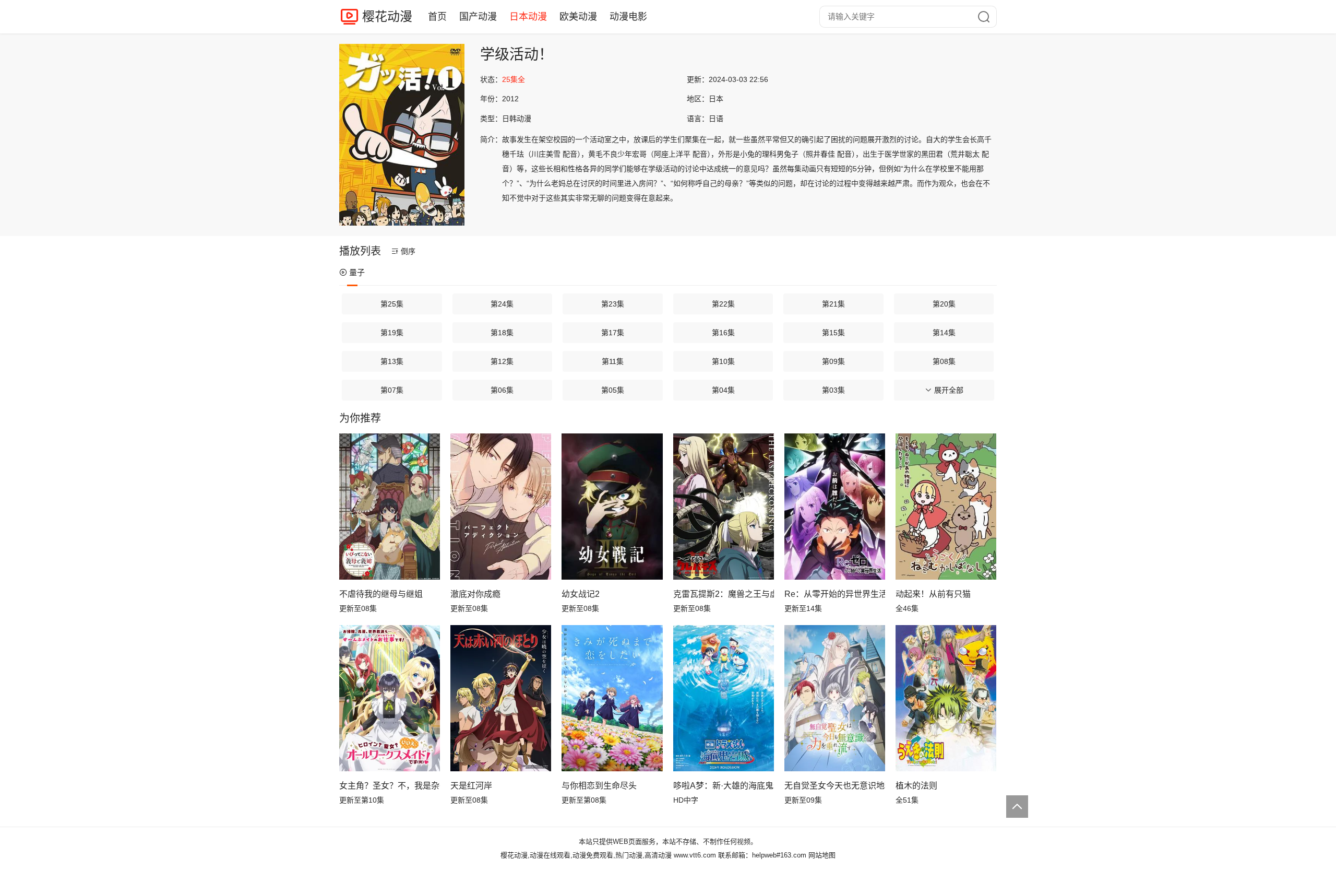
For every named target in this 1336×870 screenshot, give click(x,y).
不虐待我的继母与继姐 (381, 594)
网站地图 (822, 855)
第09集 (833, 361)
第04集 (723, 390)
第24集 (502, 304)
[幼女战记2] (612, 506)
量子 (357, 272)
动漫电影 (628, 16)
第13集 (391, 361)
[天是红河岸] (500, 698)
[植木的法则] (946, 698)
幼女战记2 (581, 594)
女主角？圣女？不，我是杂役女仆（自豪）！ (389, 785)
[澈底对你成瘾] (500, 506)
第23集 (612, 304)
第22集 (723, 304)
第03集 (833, 390)
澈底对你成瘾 (475, 594)
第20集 (944, 304)
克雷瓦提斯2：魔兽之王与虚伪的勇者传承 (723, 594)
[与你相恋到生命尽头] (612, 698)
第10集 (723, 361)
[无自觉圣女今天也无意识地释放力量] (834, 698)
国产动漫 (478, 16)
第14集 (944, 332)
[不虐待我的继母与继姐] (389, 506)
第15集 (833, 332)
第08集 (944, 361)
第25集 (391, 304)
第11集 (613, 361)
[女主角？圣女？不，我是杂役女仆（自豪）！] (389, 698)
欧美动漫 (578, 16)
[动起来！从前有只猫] (946, 506)
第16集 (723, 332)
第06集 (502, 390)
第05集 (612, 390)
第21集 (833, 304)
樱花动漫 (387, 16)
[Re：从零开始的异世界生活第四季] (834, 506)
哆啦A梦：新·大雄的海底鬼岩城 (723, 785)
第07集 (391, 390)
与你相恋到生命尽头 (599, 785)
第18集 (502, 332)
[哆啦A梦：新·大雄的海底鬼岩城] (723, 698)
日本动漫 (528, 16)
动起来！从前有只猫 (933, 594)
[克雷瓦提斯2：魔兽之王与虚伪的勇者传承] (723, 506)
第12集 (502, 361)
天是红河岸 (471, 785)
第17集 (612, 332)
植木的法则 (916, 785)
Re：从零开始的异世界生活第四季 (834, 594)
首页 (437, 16)
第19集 (391, 332)
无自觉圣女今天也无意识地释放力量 (834, 785)
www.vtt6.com (695, 855)
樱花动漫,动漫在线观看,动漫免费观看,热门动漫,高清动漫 (586, 855)
